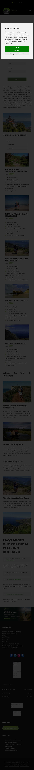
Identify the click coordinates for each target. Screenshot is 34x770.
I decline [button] (17, 50)
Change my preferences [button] (17, 54)
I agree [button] (17, 47)
